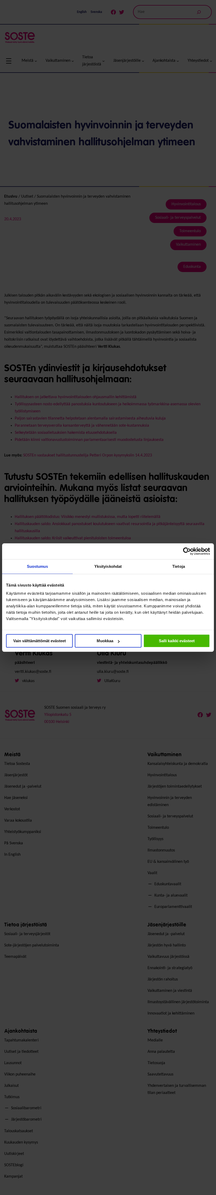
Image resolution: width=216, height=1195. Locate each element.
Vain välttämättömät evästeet (39, 641)
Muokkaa (105, 641)
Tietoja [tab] (178, 566)
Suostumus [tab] (37, 566)
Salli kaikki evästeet (177, 641)
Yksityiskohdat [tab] (108, 566)
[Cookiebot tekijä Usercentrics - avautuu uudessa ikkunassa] (187, 551)
